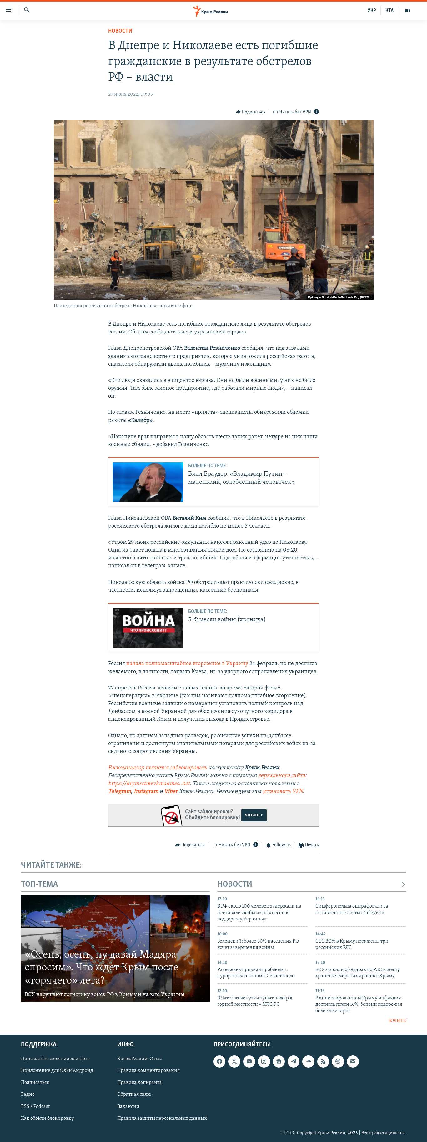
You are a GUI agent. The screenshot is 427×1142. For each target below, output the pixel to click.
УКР (372, 10)
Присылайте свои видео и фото (55, 1059)
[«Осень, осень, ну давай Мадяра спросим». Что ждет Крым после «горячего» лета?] (115, 948)
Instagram (146, 791)
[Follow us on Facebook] (219, 1062)
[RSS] (323, 1062)
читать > (254, 815)
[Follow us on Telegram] (293, 1062)
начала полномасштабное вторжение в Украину (187, 664)
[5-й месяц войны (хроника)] (148, 628)
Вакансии (128, 1106)
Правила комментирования (148, 1071)
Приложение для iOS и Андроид (57, 1071)
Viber (171, 791)
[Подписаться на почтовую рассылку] (353, 1062)
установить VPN (283, 791)
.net (185, 784)
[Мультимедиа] (407, 10)
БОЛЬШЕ (397, 1021)
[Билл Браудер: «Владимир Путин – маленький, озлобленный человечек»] (148, 482)
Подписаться (35, 1082)
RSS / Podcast (35, 1106)
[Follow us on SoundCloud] (308, 1062)
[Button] (251, 112)
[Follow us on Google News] (279, 1062)
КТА (389, 10)
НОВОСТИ (234, 884)
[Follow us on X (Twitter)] (234, 1062)
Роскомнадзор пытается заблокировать (157, 768)
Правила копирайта (139, 1082)
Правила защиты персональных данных (162, 1118)
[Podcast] (338, 1062)
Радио (28, 1094)
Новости (120, 31)
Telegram (119, 791)
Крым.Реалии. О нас (139, 1059)
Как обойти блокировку (47, 1118)
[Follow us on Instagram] (264, 1062)
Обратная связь (134, 1094)
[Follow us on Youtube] (249, 1062)
